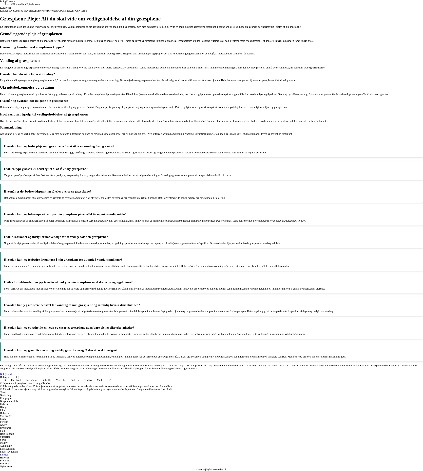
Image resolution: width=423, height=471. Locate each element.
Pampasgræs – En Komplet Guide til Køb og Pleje (78, 365)
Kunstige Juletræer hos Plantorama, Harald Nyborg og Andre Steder (122, 368)
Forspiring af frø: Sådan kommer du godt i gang (25, 365)
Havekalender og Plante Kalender (124, 365)
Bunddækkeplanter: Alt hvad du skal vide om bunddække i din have (259, 365)
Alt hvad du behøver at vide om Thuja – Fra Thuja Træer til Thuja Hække (182, 365)
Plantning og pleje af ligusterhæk (178, 368)
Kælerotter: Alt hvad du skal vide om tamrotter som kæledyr (328, 365)
